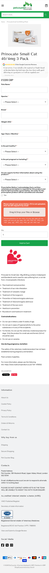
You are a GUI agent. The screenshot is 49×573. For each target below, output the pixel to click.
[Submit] (46, 14)
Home (3, 22)
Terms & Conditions (8, 417)
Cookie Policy (6, 404)
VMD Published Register (10, 501)
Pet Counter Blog (7, 458)
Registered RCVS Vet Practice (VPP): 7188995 (18, 526)
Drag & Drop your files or (24, 212)
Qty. (2, 230)
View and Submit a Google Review (14, 531)
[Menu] (5, 5)
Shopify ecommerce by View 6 (24, 567)
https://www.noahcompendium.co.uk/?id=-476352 (23, 364)
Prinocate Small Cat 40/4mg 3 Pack (17, 22)
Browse (36, 212)
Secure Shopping (7, 451)
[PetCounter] (22, 5)
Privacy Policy (6, 410)
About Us (4, 397)
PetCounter (12, 565)
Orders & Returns (7, 423)
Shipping (4, 445)
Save (15, 374)
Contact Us (5, 430)
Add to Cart (24, 243)
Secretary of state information (12, 506)
